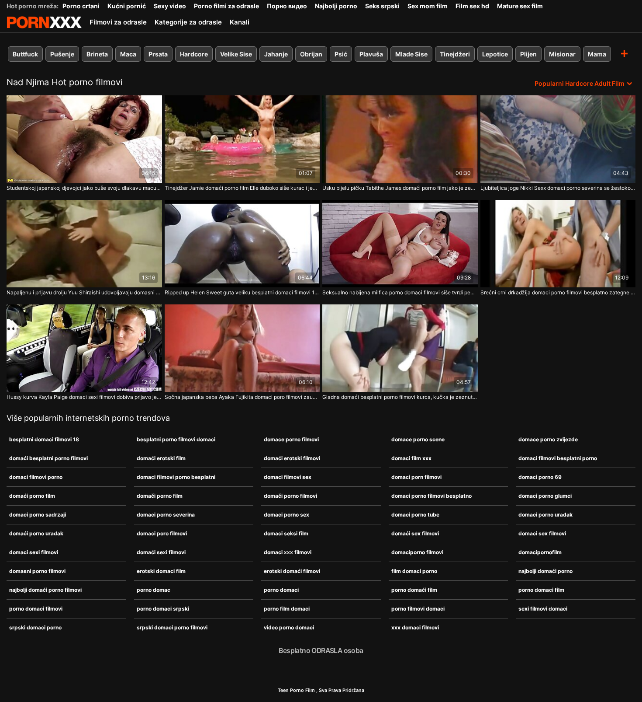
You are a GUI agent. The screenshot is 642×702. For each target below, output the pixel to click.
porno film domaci (287, 608)
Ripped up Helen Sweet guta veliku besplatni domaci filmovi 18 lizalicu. (242, 292)
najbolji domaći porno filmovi (45, 590)
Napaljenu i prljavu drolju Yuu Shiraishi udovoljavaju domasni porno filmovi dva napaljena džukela (84, 292)
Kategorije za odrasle (188, 22)
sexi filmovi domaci (542, 608)
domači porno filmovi (290, 495)
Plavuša (371, 54)
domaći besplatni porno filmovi (48, 458)
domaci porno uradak (545, 514)
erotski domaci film (161, 571)
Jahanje (276, 54)
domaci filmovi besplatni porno (557, 458)
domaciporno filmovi (417, 552)
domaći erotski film (161, 458)
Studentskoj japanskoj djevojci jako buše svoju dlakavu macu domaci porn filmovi (84, 188)
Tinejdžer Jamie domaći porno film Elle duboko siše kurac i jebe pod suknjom (242, 188)
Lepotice (495, 54)
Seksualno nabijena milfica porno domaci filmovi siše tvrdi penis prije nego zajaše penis (400, 292)
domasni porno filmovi (37, 571)
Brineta (97, 54)
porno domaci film (541, 590)
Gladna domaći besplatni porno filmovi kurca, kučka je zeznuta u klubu (400, 397)
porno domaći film (414, 590)
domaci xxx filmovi (287, 552)
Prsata (158, 54)
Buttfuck (25, 54)
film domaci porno (414, 571)
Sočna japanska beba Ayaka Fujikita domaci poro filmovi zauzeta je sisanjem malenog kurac (242, 397)
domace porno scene (418, 439)
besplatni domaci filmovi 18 (44, 439)
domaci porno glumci (545, 495)
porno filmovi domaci (418, 608)
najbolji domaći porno (545, 571)
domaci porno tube (415, 514)
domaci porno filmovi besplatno (431, 495)
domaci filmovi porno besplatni (176, 477)
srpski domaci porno (35, 627)
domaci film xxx (411, 458)
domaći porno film (32, 495)
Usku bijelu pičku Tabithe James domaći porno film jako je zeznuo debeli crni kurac (400, 188)
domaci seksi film (286, 533)
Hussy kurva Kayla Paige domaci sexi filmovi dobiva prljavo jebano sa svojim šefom (84, 397)
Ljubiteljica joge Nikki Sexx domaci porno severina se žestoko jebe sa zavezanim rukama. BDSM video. (558, 188)
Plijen (528, 54)
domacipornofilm (540, 552)
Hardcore (194, 54)
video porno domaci (289, 627)
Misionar (562, 54)
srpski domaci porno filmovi (172, 627)
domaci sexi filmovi (33, 552)
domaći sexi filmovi (161, 552)
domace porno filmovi (291, 439)
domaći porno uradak (36, 533)
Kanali (239, 22)
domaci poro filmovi (162, 533)
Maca (128, 54)
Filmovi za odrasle (118, 22)
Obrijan (311, 54)
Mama (597, 54)
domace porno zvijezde (548, 439)
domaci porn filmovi (416, 477)
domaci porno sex (286, 514)
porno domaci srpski (163, 608)
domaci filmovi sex (287, 477)
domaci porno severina (166, 514)
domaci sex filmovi (542, 533)
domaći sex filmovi (415, 533)
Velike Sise (236, 54)
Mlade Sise (411, 54)
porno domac (153, 590)
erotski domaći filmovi (292, 571)
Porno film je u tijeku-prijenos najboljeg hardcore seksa (44, 22)
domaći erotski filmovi (292, 458)
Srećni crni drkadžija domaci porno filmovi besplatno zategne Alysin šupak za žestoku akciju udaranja (558, 292)
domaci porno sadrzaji (37, 514)
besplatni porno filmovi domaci (176, 439)
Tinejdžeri (455, 54)
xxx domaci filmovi (415, 627)
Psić (341, 54)
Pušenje (62, 54)
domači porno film (160, 495)
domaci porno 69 (540, 477)
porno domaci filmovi (35, 608)
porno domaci (281, 590)
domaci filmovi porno (35, 477)
